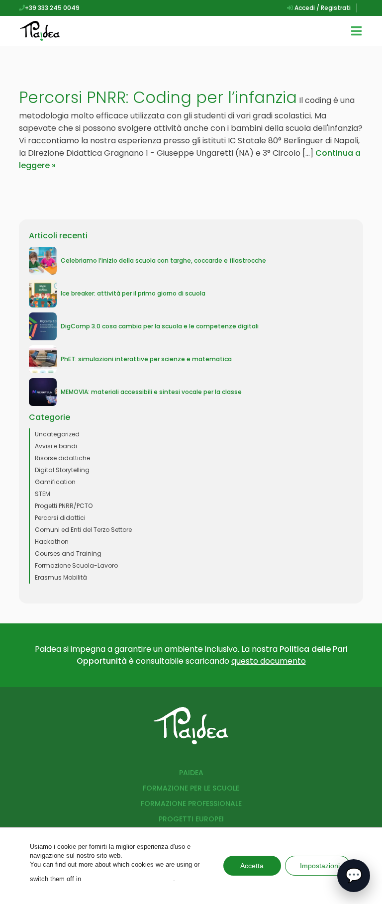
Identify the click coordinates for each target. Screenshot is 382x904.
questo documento (268, 661)
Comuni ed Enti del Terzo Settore (83, 529)
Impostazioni (320, 866)
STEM (42, 494)
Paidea (191, 773)
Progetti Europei (191, 819)
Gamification (55, 482)
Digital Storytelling (62, 470)
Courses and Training (68, 553)
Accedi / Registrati (322, 7)
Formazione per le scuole (191, 788)
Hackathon (52, 541)
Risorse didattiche (62, 458)
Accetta (252, 866)
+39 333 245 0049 (52, 7)
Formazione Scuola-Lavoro (76, 565)
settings (127, 879)
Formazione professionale (191, 803)
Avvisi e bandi (56, 446)
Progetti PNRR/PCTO (64, 506)
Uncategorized (57, 434)
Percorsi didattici (60, 517)
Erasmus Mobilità (61, 577)
